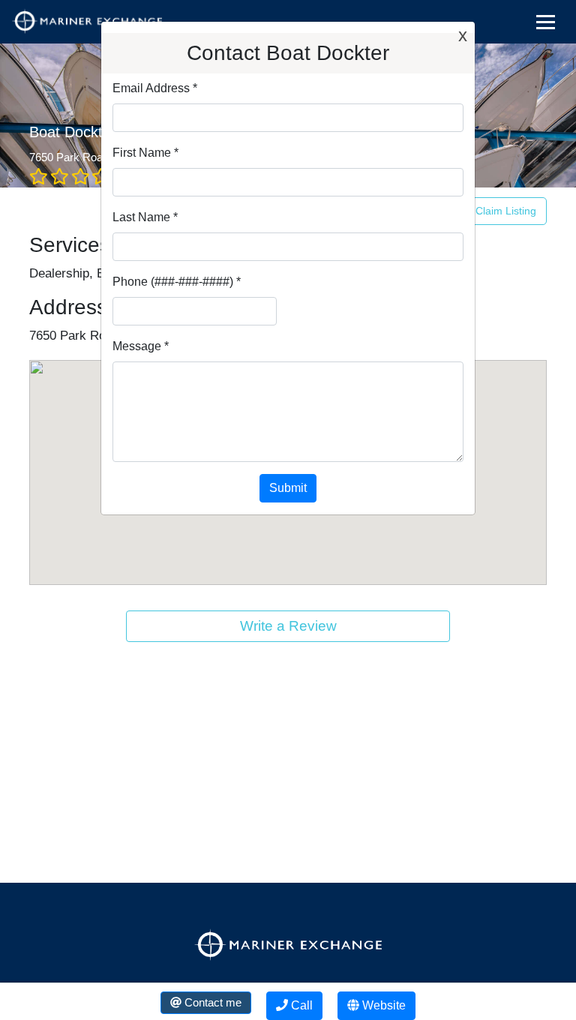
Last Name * (145, 217)
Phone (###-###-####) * (176, 281)
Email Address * (154, 88)
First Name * (145, 152)
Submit (288, 488)
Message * (140, 346)
